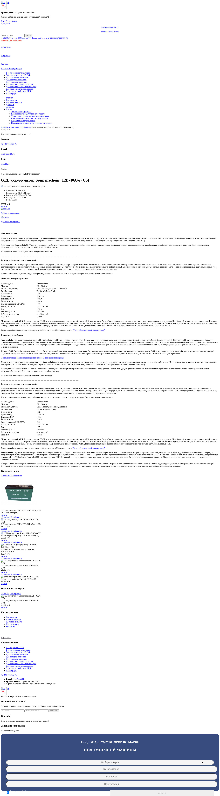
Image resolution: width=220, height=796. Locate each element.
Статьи (9, 109)
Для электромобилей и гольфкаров (21, 86)
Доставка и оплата (14, 102)
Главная (9, 98)
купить (4, 206)
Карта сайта (6, 637)
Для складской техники (16, 80)
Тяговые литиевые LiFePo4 (18, 75)
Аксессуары (11, 93)
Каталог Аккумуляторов (11, 68)
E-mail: (58, 38)
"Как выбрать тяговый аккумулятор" (88, 330)
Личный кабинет (13, 619)
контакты (10, 107)
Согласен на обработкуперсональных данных (20, 792)
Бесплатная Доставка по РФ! (11, 40)
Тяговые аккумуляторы (21, 111)
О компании (11, 100)
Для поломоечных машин (17, 77)
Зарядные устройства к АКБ (18, 91)
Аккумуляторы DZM (15, 648)
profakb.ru (5, 164)
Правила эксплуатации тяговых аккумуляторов (31, 123)
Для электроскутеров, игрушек (19, 84)
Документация (12, 624)
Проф (60, 27)
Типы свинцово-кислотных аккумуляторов (30, 116)
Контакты (10, 626)
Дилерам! (10, 105)
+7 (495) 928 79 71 (9, 144)
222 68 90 (31, 38)
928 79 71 (8, 38)
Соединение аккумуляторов (23, 121)
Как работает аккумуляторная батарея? (28, 114)
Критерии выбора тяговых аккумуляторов (29, 118)
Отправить (162, 793)
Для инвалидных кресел (16, 82)
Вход (3, 21)
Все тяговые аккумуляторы (18, 73)
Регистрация (11, 21)
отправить (54, 711)
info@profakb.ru (8, 154)
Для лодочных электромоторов (19, 89)
